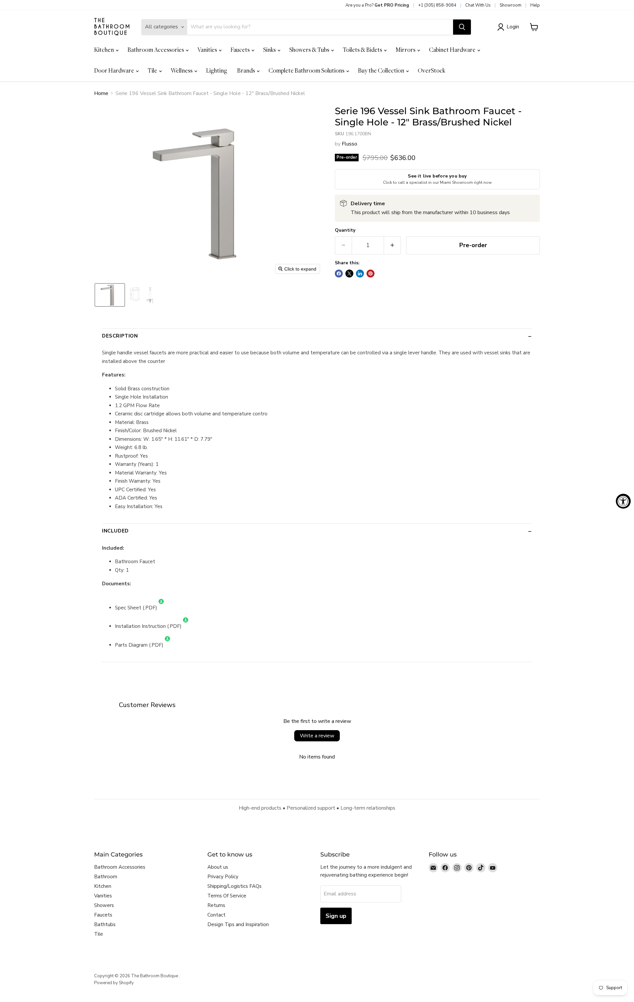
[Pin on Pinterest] (370, 273)
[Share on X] (349, 273)
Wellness (182, 70)
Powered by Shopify (114, 983)
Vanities (207, 49)
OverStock (431, 70)
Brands (246, 70)
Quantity (345, 230)
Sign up (336, 916)
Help (535, 5)
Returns (216, 905)
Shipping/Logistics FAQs (234, 886)
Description (120, 336)
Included (115, 531)
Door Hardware (114, 70)
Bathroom (105, 876)
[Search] (462, 27)
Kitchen (104, 49)
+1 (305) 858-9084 (437, 5)
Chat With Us (478, 5)
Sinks (270, 49)
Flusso (349, 143)
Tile (153, 70)
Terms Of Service (226, 895)
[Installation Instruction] (185, 626)
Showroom (510, 5)
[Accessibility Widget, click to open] (623, 501)
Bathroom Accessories (156, 49)
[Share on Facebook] (339, 273)
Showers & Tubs (309, 49)
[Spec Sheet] (161, 607)
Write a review (317, 735)
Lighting (216, 70)
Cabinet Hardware (452, 49)
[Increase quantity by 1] (392, 245)
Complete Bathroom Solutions (306, 70)
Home (101, 93)
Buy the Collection (381, 70)
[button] (509, 27)
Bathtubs (105, 924)
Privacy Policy (222, 876)
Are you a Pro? (377, 5)
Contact (216, 915)
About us (217, 867)
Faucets (240, 49)
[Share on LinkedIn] (360, 273)
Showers (104, 905)
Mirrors (406, 49)
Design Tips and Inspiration (238, 924)
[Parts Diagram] (167, 645)
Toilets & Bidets (363, 49)
